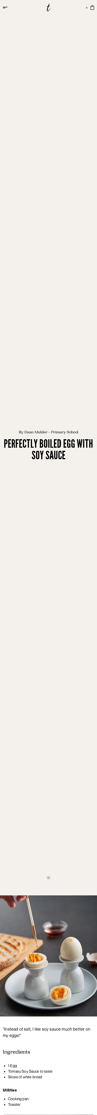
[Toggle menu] (5, 7)
